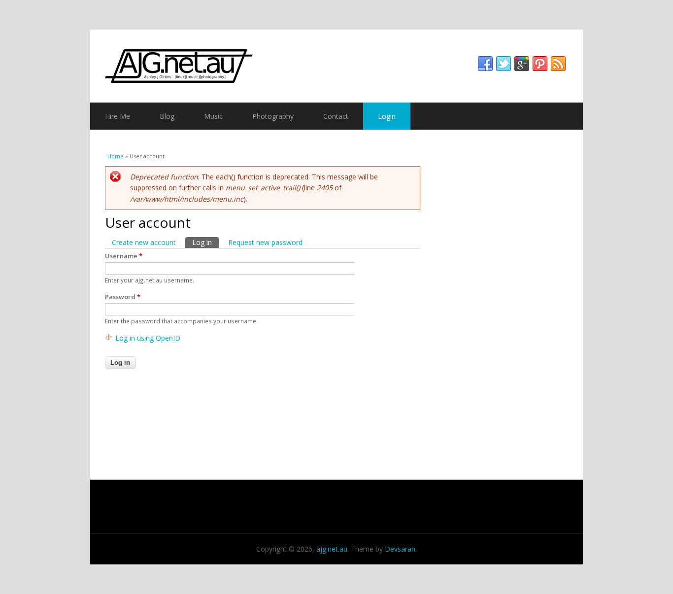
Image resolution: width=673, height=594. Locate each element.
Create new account (144, 242)
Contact (335, 116)
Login (387, 116)
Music (213, 116)
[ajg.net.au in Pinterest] (540, 64)
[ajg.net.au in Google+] (522, 64)
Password (122, 296)
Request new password (265, 242)
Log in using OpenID (147, 338)
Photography (273, 116)
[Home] (336, 66)
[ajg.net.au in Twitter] (503, 64)
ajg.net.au (331, 549)
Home (115, 156)
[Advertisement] (506, 297)
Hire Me (117, 116)
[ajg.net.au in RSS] (558, 64)
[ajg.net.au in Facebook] (485, 64)
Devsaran (400, 549)
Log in (205, 242)
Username (123, 255)
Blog (167, 116)
